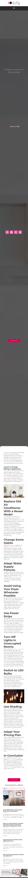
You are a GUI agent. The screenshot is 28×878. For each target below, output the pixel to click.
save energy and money (14, 546)
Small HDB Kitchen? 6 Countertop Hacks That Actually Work (12, 810)
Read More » (5, 819)
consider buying (7, 476)
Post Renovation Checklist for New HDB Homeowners (12, 840)
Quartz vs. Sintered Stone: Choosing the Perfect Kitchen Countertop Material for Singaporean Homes (13, 825)
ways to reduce (11, 759)
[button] (14, 8)
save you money (18, 649)
